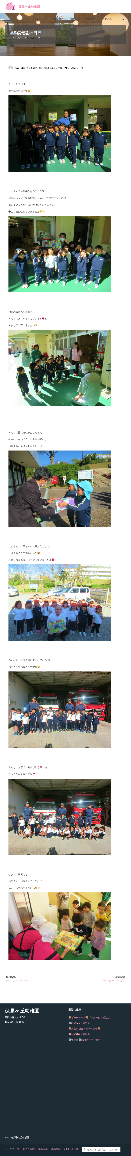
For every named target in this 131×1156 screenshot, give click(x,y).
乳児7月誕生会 (80, 1023)
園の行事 (43, 1149)
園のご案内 (29, 1149)
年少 (47, 68)
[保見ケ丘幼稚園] (10, 6)
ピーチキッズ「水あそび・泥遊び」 (91, 1017)
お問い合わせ (71, 1149)
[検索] (84, 1149)
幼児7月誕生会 (80, 1034)
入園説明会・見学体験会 (84, 1028)
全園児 (33, 68)
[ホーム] (13, 37)
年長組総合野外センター (85, 1039)
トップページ (12, 1149)
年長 (53, 68)
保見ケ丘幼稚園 (29, 6)
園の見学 (56, 1149)
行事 (60, 68)
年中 (41, 68)
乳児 (20, 37)
